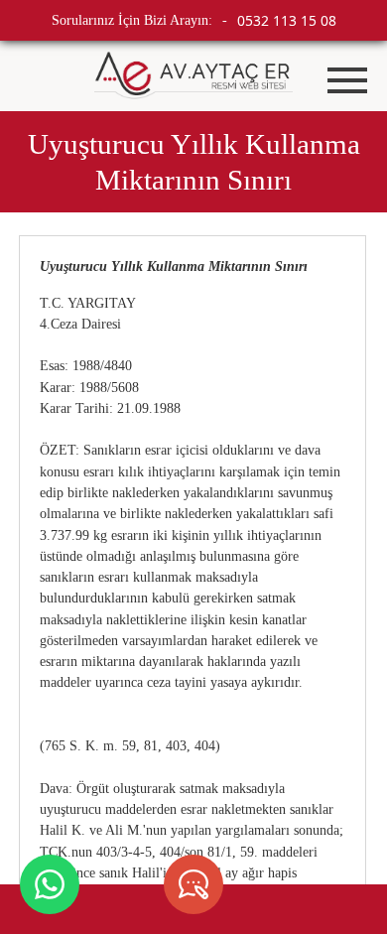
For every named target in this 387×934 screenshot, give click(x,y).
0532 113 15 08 (286, 20)
